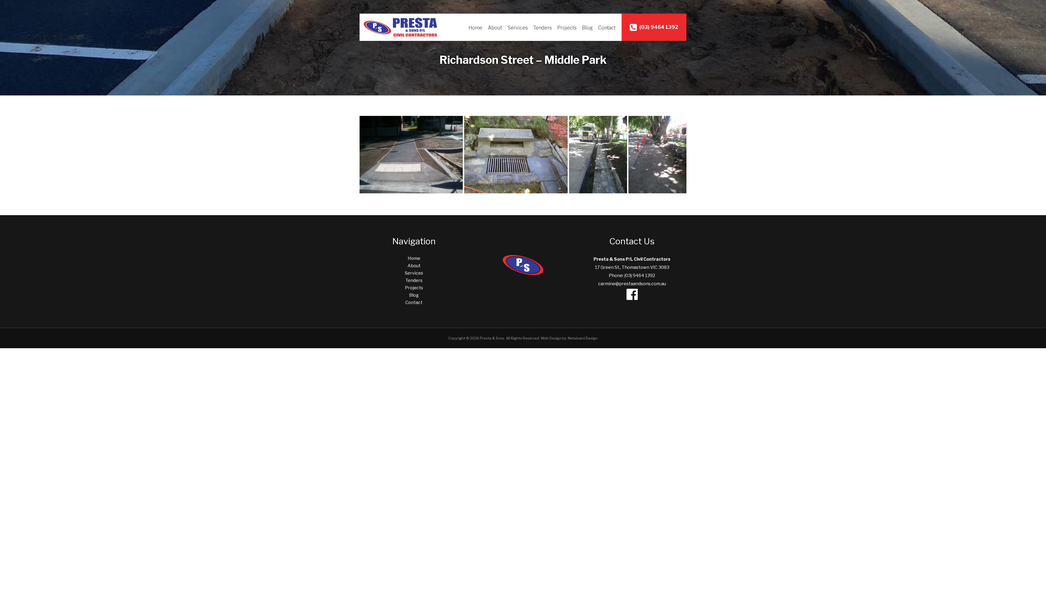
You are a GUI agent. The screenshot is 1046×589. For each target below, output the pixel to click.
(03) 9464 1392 (658, 27)
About (495, 28)
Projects (567, 28)
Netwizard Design (583, 338)
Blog (587, 28)
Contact (607, 28)
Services (517, 28)
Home (475, 28)
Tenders (542, 28)
